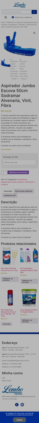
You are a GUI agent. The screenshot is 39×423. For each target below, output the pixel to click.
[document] (19, 211)
